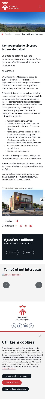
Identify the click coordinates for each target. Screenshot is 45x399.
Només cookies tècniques (17, 376)
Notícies (17, 34)
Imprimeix (9, 221)
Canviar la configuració (15, 389)
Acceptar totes (12, 382)
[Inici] (10, 6)
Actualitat (8, 34)
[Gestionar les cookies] (42, 200)
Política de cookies (8, 369)
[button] (22, 203)
